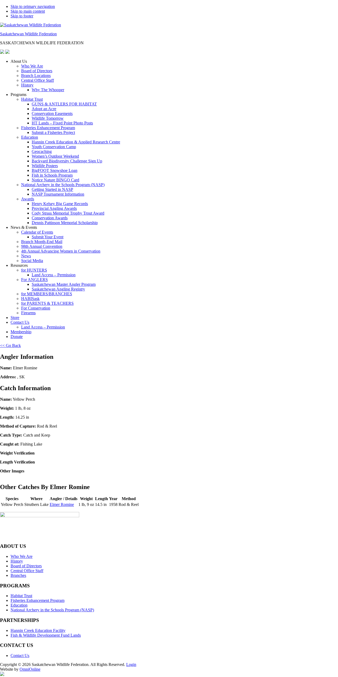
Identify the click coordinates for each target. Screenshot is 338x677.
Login (131, 664)
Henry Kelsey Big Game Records (60, 203)
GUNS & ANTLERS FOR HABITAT (64, 104)
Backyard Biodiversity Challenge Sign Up (67, 161)
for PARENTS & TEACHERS (47, 303)
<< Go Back (10, 345)
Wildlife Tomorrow (48, 118)
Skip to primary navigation (33, 6)
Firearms (28, 313)
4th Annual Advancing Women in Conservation (60, 251)
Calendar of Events (37, 232)
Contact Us (20, 322)
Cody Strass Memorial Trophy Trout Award (68, 213)
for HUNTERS (34, 270)
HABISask (30, 298)
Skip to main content (28, 11)
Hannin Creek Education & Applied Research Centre (76, 142)
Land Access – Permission (54, 275)
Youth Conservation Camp (54, 146)
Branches (18, 575)
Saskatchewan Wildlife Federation (28, 34)
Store (15, 317)
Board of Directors (36, 71)
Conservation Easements (52, 113)
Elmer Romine (62, 504)
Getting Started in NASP (52, 189)
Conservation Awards (50, 218)
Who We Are (32, 66)
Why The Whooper (48, 90)
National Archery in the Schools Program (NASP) (63, 184)
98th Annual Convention (41, 246)
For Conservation (35, 308)
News (26, 256)
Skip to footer (22, 16)
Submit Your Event (47, 237)
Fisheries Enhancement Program (48, 127)
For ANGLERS (34, 279)
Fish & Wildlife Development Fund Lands (46, 635)
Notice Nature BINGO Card (55, 180)
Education (29, 137)
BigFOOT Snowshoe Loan (54, 170)
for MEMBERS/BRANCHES (46, 294)
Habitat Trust (32, 99)
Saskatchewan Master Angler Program (64, 284)
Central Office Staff (37, 80)
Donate (17, 336)
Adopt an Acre (44, 109)
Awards (27, 199)
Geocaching (42, 151)
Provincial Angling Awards (54, 208)
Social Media (32, 260)
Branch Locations (36, 75)
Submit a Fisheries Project (53, 132)
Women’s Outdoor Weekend (55, 156)
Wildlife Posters (45, 165)
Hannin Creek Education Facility (38, 630)
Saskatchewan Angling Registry (58, 289)
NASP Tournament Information (58, 194)
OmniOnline (30, 669)
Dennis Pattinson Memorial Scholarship (65, 222)
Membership (21, 332)
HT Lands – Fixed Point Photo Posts (62, 123)
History (27, 85)
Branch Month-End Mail (41, 241)
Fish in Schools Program (52, 175)
